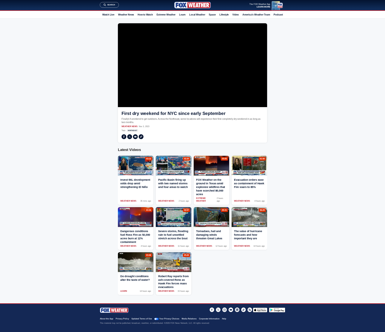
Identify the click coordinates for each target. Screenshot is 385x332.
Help (224, 319)
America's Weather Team (256, 14)
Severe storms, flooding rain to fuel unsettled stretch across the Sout (173, 235)
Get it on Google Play (277, 310)
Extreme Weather (166, 14)
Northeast (132, 130)
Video (235, 14)
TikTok (243, 310)
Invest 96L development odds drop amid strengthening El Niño (135, 183)
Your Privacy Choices (169, 319)
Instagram (224, 310)
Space (212, 14)
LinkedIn (237, 310)
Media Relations (189, 319)
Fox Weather (192, 5)
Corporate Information (209, 319)
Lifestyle (224, 14)
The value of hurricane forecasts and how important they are (248, 235)
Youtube (231, 310)
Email (135, 136)
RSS (250, 310)
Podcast (278, 14)
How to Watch (145, 14)
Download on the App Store (260, 310)
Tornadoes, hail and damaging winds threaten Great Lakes (209, 235)
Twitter (129, 136)
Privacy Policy (122, 319)
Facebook (124, 136)
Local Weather (197, 14)
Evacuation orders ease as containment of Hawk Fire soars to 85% (249, 183)
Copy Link (141, 136)
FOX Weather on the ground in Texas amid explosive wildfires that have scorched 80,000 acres (210, 187)
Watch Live (108, 14)
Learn (182, 14)
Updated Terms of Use (141, 319)
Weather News (126, 14)
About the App (106, 319)
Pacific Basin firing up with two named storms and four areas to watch (173, 183)
